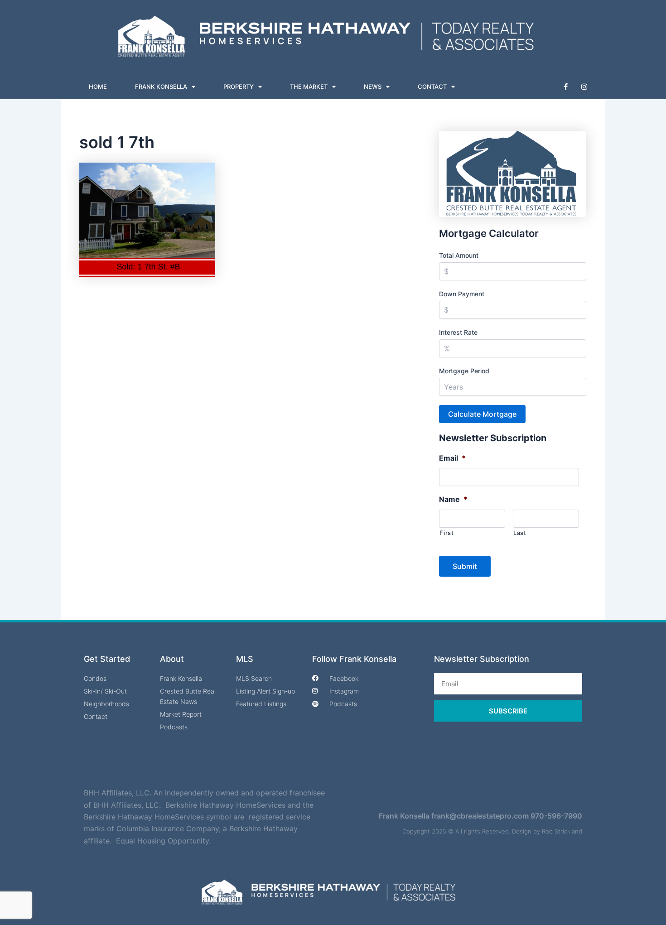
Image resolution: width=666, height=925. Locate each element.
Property (238, 86)
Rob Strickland (562, 831)
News (372, 86)
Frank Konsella (161, 86)
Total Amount (458, 255)
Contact (432, 86)
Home (98, 86)
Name (453, 499)
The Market (309, 86)
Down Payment (461, 294)
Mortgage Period (464, 371)
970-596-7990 (556, 815)
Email (452, 457)
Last (519, 532)
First (446, 532)
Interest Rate (458, 332)
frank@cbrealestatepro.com (480, 815)
